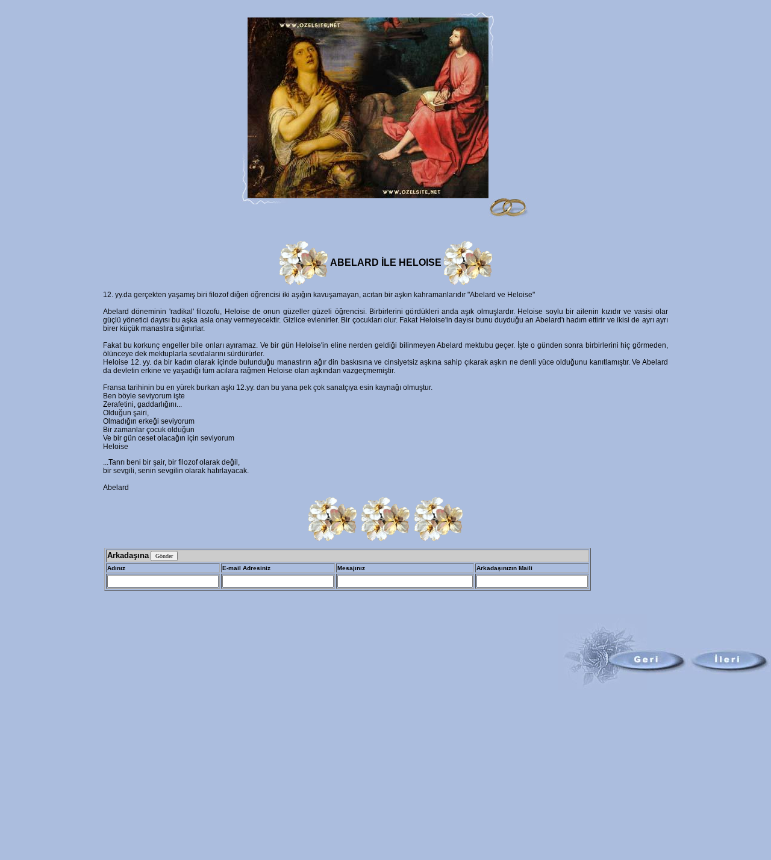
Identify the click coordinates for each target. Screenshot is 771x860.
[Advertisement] (385, 775)
